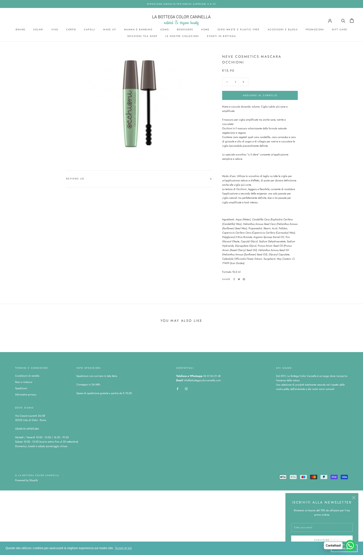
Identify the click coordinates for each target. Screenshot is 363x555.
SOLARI (38, 29)
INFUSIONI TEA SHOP (142, 36)
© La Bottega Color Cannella (37, 475)
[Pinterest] (244, 279)
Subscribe (322, 540)
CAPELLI (89, 29)
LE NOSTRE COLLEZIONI (182, 36)
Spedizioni (21, 388)
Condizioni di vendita (27, 376)
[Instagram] (186, 388)
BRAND (20, 29)
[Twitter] (239, 279)
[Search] (343, 21)
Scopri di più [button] (123, 548)
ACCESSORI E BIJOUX (283, 29)
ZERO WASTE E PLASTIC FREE (239, 29)
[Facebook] (234, 279)
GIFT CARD (339, 29)
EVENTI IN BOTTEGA (221, 36)
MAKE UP (109, 29)
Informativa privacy (25, 394)
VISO (54, 29)
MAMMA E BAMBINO (138, 29)
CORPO (71, 29)
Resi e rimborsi (23, 382)
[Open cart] (352, 20)
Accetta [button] (344, 548)
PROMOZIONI (315, 29)
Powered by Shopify (26, 480)
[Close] (353, 497)
